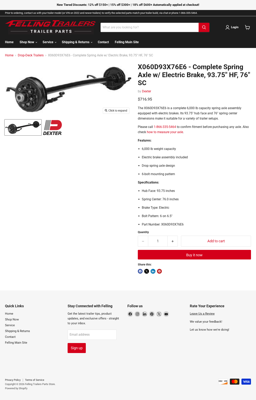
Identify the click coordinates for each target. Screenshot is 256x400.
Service (48, 42)
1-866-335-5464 (165, 127)
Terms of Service (34, 379)
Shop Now (27, 42)
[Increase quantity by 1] (173, 241)
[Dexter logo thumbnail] (52, 127)
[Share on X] (146, 271)
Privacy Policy (13, 379)
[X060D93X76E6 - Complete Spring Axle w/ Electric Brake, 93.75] (23, 127)
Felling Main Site (127, 42)
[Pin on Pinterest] (159, 271)
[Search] (204, 27)
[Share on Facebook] (140, 271)
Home (9, 42)
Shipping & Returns (76, 42)
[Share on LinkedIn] (153, 271)
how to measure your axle (165, 132)
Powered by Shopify (16, 388)
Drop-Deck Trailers (31, 55)
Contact (103, 42)
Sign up (77, 348)
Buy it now (194, 255)
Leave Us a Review (202, 313)
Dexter (146, 91)
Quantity (143, 232)
